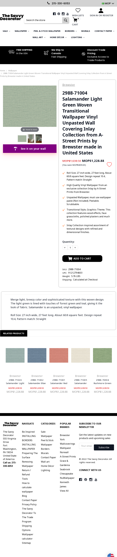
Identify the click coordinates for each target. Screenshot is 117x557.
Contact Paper (103, 30)
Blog (24, 495)
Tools (25, 478)
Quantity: (68, 241)
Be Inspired (28, 431)
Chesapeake (66, 473)
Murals (85, 30)
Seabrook (65, 469)
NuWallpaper (67, 477)
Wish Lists (78, 15)
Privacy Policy (29, 504)
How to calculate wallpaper (27, 487)
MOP (107, 3)
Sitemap (26, 542)
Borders (70, 30)
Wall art (38, 37)
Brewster (65, 435)
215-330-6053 (60, 3)
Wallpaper (21, 30)
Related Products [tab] (13, 333)
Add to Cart (15, 356)
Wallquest (65, 448)
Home (2, 70)
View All (64, 490)
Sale (5, 30)
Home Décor (57, 37)
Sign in (94, 15)
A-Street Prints (68, 456)
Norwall (64, 452)
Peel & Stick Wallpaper (47, 30)
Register (108, 15)
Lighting (77, 37)
